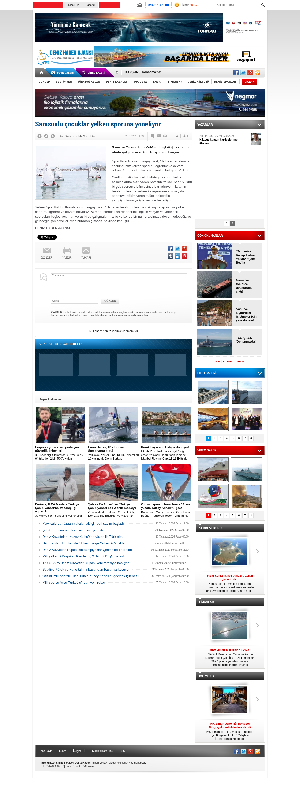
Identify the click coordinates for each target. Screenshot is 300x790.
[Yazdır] (165, 136)
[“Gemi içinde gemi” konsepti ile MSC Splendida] (213, 392)
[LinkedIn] (177, 256)
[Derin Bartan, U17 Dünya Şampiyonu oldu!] (113, 425)
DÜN (217, 361)
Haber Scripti (73, 766)
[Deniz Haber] (64, 67)
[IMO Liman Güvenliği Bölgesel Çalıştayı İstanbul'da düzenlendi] (230, 699)
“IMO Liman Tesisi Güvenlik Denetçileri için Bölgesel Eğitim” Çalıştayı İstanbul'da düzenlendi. (229, 731)
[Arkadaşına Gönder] (159, 136)
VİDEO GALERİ (207, 450)
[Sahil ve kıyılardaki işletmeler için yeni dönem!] (214, 313)
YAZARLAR (205, 124)
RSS (122, 750)
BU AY (240, 361)
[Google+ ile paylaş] (250, 72)
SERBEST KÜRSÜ (211, 528)
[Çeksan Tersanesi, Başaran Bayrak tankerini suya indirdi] (213, 469)
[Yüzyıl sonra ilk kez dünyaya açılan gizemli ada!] (230, 551)
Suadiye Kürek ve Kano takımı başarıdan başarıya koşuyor (86, 569)
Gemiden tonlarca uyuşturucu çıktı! (244, 285)
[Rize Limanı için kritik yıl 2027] (230, 625)
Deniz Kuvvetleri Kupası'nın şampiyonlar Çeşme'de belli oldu (87, 550)
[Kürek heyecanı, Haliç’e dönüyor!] (166, 425)
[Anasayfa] (41, 72)
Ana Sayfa (46, 750)
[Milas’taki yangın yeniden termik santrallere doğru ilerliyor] (246, 496)
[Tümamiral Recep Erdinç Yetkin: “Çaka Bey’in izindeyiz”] (214, 256)
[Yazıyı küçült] (175, 136)
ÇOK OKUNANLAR (210, 235)
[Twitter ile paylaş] (243, 72)
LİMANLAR (206, 602)
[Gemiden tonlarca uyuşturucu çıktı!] (214, 284)
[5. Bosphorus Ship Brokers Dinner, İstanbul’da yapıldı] (246, 419)
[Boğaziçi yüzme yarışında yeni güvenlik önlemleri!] (60, 425)
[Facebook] (40, 136)
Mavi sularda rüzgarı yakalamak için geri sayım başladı (83, 523)
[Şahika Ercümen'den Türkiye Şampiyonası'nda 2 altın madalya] (113, 482)
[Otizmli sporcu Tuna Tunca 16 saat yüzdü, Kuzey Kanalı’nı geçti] (166, 482)
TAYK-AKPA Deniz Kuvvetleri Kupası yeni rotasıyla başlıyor (85, 563)
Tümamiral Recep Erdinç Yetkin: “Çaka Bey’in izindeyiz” (245, 257)
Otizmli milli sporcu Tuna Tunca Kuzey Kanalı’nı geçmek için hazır (90, 576)
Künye (62, 750)
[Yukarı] (86, 253)
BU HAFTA (228, 361)
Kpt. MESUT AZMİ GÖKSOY (218, 139)
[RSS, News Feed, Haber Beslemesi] (257, 72)
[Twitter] (46, 136)
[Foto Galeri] (63, 72)
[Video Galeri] (94, 72)
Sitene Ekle (73, 5)
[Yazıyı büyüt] (186, 136)
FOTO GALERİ (206, 373)
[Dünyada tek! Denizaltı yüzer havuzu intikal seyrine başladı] (246, 392)
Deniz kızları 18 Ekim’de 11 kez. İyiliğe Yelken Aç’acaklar (84, 543)
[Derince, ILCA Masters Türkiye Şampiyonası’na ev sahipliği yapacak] (60, 482)
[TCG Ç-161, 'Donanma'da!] (214, 342)
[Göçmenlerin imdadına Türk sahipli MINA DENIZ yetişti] (213, 496)
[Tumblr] (170, 256)
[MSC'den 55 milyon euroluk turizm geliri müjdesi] (213, 419)
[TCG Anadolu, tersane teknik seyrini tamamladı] (246, 469)
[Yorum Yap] (153, 136)
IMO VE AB (206, 676)
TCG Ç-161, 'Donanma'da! (246, 339)
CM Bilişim (88, 766)
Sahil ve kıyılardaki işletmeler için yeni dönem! (158, 72)
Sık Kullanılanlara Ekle (100, 750)
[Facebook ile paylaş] (236, 72)
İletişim (77, 750)
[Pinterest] (184, 256)
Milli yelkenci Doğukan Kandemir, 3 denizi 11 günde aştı (83, 556)
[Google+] (53, 136)
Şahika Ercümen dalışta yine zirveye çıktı (72, 530)
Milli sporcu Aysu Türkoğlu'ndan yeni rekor (73, 582)
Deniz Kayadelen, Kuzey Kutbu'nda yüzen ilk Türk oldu (82, 536)
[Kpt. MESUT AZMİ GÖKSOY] (256, 139)
